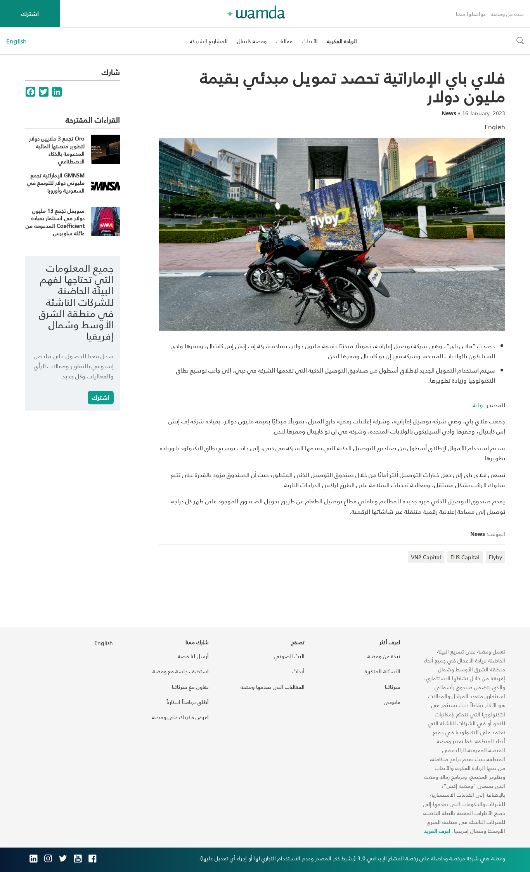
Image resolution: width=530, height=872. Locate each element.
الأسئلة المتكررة (382, 671)
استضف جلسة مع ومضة (180, 671)
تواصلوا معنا (470, 14)
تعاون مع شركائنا (190, 686)
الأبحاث (310, 41)
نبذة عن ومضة (507, 14)
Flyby (495, 557)
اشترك (30, 13)
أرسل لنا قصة (193, 656)
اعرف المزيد (437, 830)
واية (478, 405)
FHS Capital (465, 557)
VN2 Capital (426, 557)
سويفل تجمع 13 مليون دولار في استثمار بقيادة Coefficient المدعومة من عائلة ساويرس (55, 222)
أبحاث (299, 671)
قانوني (392, 702)
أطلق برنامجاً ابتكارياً (187, 702)
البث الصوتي (289, 656)
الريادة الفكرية (342, 41)
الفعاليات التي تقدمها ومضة (273, 686)
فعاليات (284, 41)
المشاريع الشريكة (209, 41)
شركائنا (392, 686)
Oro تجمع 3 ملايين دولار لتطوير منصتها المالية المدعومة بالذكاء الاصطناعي (57, 149)
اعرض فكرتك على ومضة (180, 717)
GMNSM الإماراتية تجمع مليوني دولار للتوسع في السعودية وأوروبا (56, 183)
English (16, 41)
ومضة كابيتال (252, 41)
